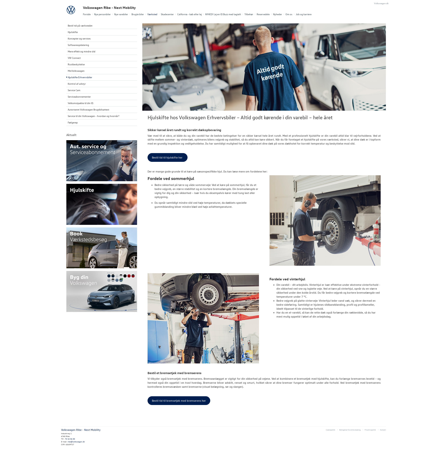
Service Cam (74, 90)
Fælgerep (73, 122)
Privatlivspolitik (370, 429)
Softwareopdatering (78, 45)
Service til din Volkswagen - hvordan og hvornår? (93, 116)
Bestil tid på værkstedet (80, 25)
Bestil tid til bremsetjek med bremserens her (179, 400)
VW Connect (74, 58)
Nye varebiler (121, 14)
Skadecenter (167, 14)
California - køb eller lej (189, 14)
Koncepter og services (79, 38)
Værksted (152, 14)
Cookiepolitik (330, 429)
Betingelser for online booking (350, 429)
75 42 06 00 (70, 438)
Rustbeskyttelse (76, 64)
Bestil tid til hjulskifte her (167, 157)
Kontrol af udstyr (77, 83)
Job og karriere (304, 14)
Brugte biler (137, 14)
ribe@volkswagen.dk (76, 441)
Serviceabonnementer (79, 96)
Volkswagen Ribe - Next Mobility (109, 8)
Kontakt (383, 429)
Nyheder (277, 14)
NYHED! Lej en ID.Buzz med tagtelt (223, 14)
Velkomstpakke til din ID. (81, 103)
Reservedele (263, 14)
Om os (288, 14)
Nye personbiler (102, 14)
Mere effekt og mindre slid (81, 51)
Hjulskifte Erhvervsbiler (80, 77)
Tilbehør (248, 14)
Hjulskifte (73, 32)
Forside (87, 14)
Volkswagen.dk (381, 3)
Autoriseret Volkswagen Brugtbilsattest (88, 109)
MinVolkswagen (76, 70)
